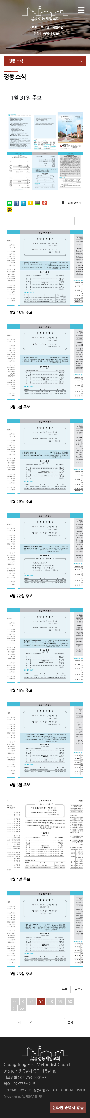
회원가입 (58, 27)
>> (22, 1008)
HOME (33, 27)
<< (15, 1001)
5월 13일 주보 (21, 312)
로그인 (45, 27)
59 (60, 1001)
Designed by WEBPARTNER (23, 1096)
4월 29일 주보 (21, 501)
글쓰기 (79, 989)
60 (70, 1001)
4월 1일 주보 (20, 879)
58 (50, 1001)
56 (31, 1001)
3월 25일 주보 (21, 974)
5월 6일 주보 (20, 407)
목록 (80, 220)
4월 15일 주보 (21, 690)
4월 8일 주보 (20, 785)
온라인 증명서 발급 (46, 33)
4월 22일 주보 (21, 596)
